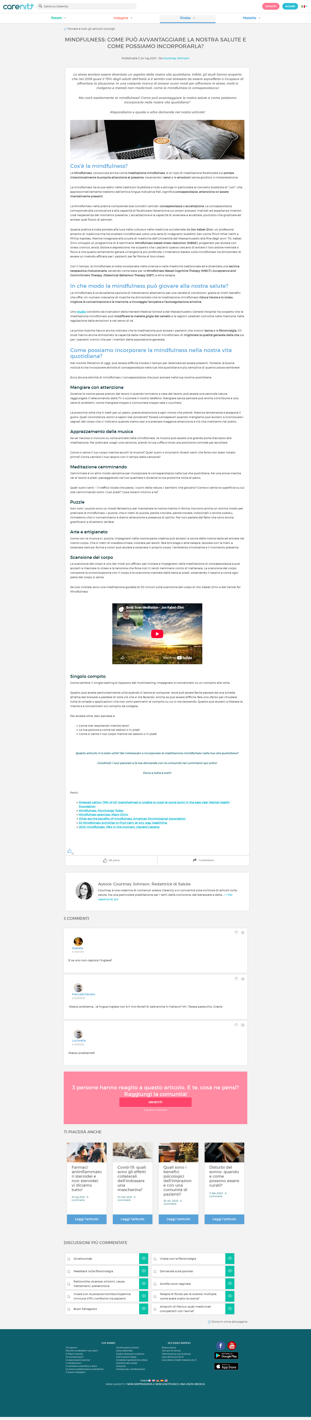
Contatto (121, 1366)
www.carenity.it (116, 1384)
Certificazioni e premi (127, 1347)
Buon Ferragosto (85, 1309)
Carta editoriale (124, 1350)
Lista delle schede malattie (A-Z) (179, 1360)
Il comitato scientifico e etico (81, 1366)
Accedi (290, 6)
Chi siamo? (71, 1347)
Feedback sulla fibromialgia (93, 1271)
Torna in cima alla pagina (229, 1321)
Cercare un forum (171, 1350)
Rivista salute (169, 1347)
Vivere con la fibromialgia (178, 1258)
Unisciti (270, 6)
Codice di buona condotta (130, 1354)
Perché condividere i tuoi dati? (82, 1350)
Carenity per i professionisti (130, 1369)
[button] (59, 19)
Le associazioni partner (78, 1360)
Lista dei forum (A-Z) (173, 1357)
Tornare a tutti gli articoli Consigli (91, 29)
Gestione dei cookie (126, 1363)
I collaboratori (73, 1363)
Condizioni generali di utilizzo (132, 1360)
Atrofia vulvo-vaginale (175, 1284)
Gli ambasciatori (74, 1357)
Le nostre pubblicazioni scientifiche (85, 1369)
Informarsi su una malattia (176, 1354)
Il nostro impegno (75, 1372)
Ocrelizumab (83, 1258)
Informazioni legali (126, 1357)
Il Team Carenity (74, 1354)
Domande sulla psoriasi (176, 1271)
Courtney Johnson (176, 58)
